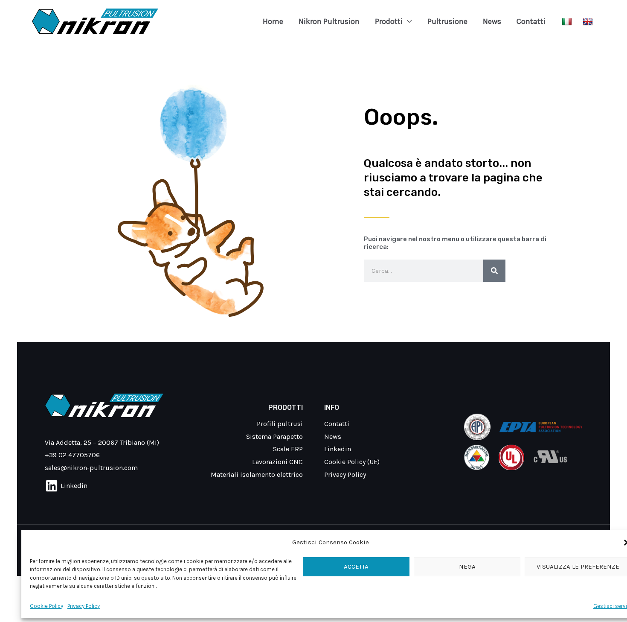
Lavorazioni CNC (277, 462)
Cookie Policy (46, 606)
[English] (589, 21)
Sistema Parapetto (274, 436)
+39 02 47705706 (72, 455)
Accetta (356, 566)
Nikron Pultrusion (329, 21)
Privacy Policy (83, 606)
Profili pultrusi (280, 424)
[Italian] (568, 21)
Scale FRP (288, 449)
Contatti (531, 21)
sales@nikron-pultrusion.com (91, 468)
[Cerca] (494, 271)
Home (273, 21)
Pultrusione (447, 21)
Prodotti (389, 21)
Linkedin (337, 449)
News (492, 21)
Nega (467, 566)
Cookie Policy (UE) (352, 462)
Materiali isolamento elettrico (257, 474)
